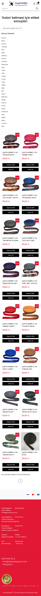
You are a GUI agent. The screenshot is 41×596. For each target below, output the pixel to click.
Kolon (3, 106)
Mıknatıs (4, 97)
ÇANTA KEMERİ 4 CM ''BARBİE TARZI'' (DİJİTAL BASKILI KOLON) (29, 153)
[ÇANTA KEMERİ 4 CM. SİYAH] (30, 441)
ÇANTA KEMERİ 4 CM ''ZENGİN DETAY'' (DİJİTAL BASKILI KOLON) (10, 453)
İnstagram (8, 564)
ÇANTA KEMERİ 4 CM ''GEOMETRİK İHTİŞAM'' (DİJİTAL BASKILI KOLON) (10, 239)
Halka (3, 85)
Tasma (4, 123)
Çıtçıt (3, 94)
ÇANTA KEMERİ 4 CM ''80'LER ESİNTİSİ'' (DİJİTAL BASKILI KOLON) (10, 153)
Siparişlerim (5, 526)
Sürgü (3, 76)
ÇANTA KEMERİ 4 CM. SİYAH (29, 453)
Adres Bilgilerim (6, 517)
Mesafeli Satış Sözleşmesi (10, 521)
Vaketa (4, 56)
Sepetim (4, 535)
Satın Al (10, 169)
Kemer (3, 58)
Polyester (4, 112)
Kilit (2, 91)
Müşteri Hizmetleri (7, 537)
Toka (3, 70)
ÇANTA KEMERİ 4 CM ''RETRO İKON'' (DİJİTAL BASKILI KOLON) (30, 410)
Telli (2, 73)
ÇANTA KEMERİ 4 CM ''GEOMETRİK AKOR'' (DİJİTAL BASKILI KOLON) (29, 196)
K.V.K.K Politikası (21, 537)
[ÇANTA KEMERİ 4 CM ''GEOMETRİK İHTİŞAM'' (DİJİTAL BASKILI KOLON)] (11, 227)
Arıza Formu (19, 517)
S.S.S (3, 541)
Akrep (3, 100)
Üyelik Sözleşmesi (7, 519)
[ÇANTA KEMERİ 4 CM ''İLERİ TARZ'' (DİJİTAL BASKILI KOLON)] (30, 270)
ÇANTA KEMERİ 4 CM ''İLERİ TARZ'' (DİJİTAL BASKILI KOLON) (29, 282)
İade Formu (19, 526)
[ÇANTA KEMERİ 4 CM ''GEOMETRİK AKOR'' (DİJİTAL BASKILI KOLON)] (30, 184)
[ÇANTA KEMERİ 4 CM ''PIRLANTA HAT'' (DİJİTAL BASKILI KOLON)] (11, 398)
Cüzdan (4, 47)
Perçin (3, 38)
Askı (2, 126)
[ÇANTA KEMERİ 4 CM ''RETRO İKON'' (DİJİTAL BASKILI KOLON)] (30, 398)
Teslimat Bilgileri (6, 528)
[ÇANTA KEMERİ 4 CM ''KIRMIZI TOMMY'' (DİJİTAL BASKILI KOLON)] (11, 313)
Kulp (3, 114)
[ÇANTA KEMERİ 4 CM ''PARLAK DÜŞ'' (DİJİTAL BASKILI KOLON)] (30, 356)
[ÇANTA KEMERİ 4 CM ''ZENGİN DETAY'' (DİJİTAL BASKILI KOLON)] (11, 441)
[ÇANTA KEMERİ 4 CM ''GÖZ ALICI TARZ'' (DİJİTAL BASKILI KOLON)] (30, 227)
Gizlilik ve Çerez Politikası (9, 530)
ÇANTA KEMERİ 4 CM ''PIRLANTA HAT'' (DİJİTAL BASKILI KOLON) (10, 410)
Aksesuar (4, 64)
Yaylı (3, 82)
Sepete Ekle (11, 165)
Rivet (3, 41)
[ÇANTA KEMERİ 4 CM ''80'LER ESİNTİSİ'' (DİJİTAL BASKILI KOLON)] (11, 141)
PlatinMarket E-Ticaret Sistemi (14, 593)
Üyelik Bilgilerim (6, 508)
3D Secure (19, 544)
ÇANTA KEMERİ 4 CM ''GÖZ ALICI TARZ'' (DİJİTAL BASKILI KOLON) (29, 239)
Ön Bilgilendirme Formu (9, 513)
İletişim (17, 535)
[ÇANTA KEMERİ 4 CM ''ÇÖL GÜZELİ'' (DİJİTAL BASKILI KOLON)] (11, 184)
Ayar (3, 67)
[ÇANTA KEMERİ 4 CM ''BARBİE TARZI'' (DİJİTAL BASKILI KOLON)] (30, 141)
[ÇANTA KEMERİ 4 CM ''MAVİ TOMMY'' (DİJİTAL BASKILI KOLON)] (11, 356)
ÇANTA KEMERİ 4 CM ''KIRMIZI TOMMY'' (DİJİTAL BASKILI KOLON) (10, 325)
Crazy (3, 79)
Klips (3, 88)
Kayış (3, 109)
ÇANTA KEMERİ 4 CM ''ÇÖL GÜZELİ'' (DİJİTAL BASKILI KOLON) (10, 196)
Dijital (3, 117)
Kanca (3, 103)
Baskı (3, 120)
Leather (4, 61)
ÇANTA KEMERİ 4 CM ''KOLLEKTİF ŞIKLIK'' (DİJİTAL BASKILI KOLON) (29, 325)
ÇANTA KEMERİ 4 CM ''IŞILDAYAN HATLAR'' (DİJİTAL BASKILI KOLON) (10, 282)
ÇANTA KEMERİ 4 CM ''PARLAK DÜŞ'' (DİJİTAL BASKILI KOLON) (29, 367)
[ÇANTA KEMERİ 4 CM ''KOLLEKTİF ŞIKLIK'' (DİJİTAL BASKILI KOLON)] (30, 313)
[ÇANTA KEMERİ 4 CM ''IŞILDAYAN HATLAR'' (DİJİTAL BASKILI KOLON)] (11, 270)
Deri (2, 50)
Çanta (3, 44)
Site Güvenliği (6, 544)
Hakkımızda (19, 541)
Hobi (3, 53)
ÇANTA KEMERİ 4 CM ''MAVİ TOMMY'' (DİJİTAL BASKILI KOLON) (10, 367)
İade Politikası (6, 510)
